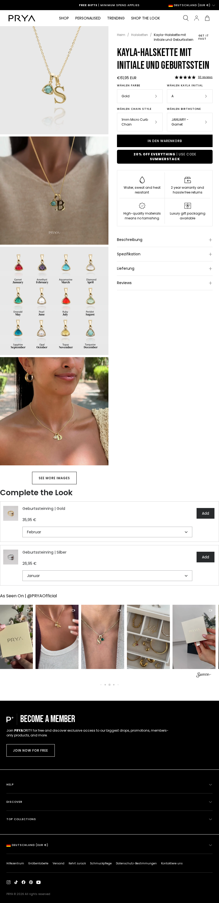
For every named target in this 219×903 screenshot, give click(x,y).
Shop (64, 18)
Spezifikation (128, 254)
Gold (126, 96)
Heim (121, 35)
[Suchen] (186, 18)
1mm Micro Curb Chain (135, 122)
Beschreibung (129, 239)
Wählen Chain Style (134, 109)
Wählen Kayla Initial (185, 85)
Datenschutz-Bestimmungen (136, 863)
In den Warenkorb (165, 141)
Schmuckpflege (101, 863)
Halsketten (139, 35)
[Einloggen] (196, 18)
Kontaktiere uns (172, 863)
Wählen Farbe (128, 85)
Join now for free (30, 750)
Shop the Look (145, 18)
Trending (116, 18)
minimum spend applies (122, 5)
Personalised (88, 18)
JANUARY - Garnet (180, 122)
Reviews (124, 282)
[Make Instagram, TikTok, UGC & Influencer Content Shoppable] (203, 675)
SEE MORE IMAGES (54, 478)
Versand (58, 863)
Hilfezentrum (15, 863)
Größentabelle (38, 863)
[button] (185, 77)
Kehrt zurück (77, 863)
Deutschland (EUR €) (192, 5)
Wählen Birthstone (184, 109)
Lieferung (125, 268)
